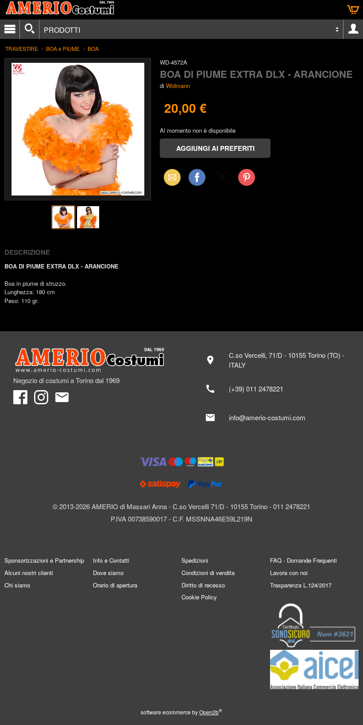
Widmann (178, 85)
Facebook (197, 177)
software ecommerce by (181, 712)
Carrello (353, 9)
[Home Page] (93, 360)
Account (353, 29)
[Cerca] (29, 29)
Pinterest (246, 177)
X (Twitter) (222, 180)
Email (169, 177)
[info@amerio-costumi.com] (274, 418)
